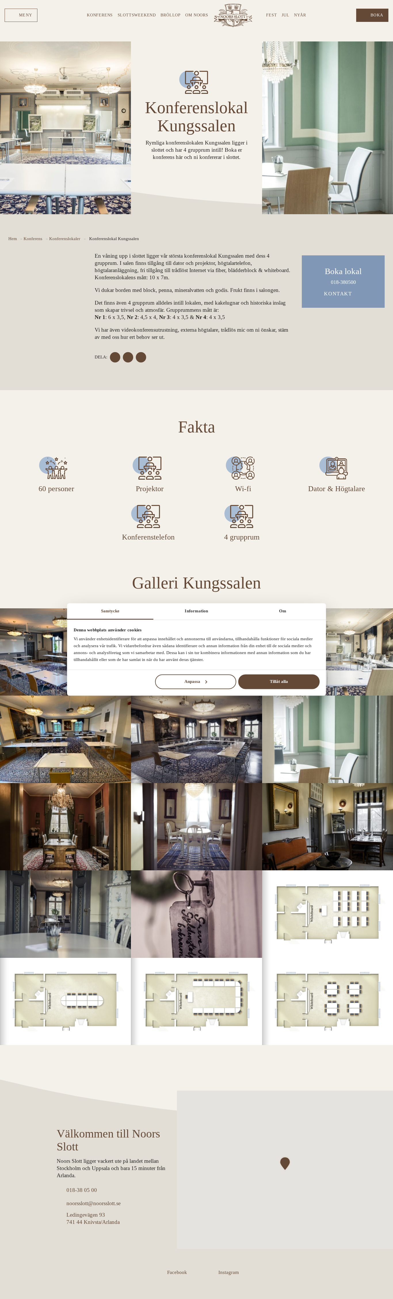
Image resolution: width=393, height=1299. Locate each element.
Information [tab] (196, 611)
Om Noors (196, 15)
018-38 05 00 (81, 1190)
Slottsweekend (137, 15)
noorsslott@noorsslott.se (93, 1203)
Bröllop (171, 15)
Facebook (177, 1272)
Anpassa (192, 681)
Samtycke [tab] (110, 611)
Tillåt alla (279, 681)
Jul (285, 15)
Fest (271, 15)
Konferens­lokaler (64, 238)
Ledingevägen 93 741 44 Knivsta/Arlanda (93, 1218)
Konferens (100, 15)
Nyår (300, 15)
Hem (12, 238)
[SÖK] (349, 15)
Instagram (228, 1272)
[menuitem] (21, 15)
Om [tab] (282, 611)
